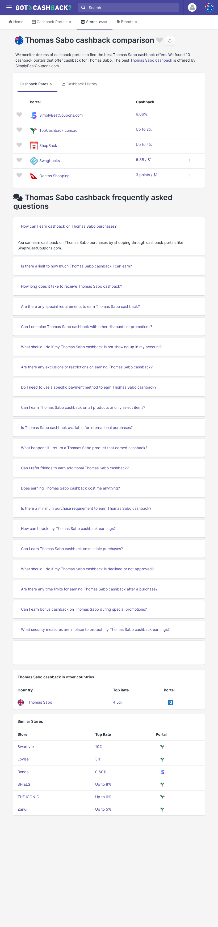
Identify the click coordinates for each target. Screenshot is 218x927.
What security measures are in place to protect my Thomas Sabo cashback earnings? (95, 629)
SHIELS (24, 784)
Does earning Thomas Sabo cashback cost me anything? (70, 488)
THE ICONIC (28, 796)
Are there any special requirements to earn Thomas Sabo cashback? (80, 306)
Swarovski (26, 746)
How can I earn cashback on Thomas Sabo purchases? (68, 226)
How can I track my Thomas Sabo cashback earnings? (68, 528)
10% (98, 746)
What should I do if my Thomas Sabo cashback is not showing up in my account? (91, 347)
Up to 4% (144, 144)
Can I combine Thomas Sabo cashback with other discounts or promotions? (86, 326)
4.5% (117, 702)
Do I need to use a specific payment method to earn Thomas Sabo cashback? (88, 387)
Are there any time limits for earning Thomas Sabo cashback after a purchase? (89, 589)
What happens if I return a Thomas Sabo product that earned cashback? (84, 447)
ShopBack (48, 145)
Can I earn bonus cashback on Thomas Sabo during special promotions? (84, 609)
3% (97, 759)
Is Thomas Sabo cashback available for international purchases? (77, 427)
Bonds (23, 771)
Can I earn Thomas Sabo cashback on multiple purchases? (72, 548)
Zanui (22, 809)
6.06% (141, 114)
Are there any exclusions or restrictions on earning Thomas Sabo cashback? (87, 367)
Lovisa (23, 759)
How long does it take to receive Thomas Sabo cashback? (71, 286)
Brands (129, 21)
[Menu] (9, 7)
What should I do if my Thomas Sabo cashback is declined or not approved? (87, 569)
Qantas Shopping (54, 175)
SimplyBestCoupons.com (61, 115)
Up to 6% (103, 796)
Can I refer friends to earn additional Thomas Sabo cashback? (75, 468)
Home (18, 21)
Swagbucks (49, 160)
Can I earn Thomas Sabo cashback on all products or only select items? (83, 407)
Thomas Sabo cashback (151, 60)
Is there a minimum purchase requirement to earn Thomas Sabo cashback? (86, 508)
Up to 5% (103, 809)
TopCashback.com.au (58, 130)
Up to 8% (144, 129)
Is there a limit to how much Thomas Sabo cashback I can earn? (76, 266)
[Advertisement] (109, 653)
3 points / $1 (147, 174)
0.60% (100, 771)
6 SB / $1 (144, 159)
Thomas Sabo (40, 702)
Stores (96, 21)
